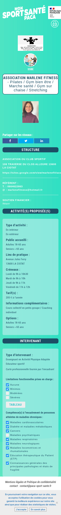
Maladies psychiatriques (25, 435)
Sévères (15, 397)
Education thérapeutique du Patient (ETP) (32, 457)
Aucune (14, 384)
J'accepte (21, 509)
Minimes (15, 389)
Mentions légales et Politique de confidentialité (30, 482)
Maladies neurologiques (24, 443)
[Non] (56, 502)
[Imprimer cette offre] (54, 23)
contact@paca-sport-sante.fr (35, 486)
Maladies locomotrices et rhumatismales (25, 449)
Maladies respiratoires (24, 439)
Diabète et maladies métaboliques (31, 426)
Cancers (15, 430)
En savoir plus (38, 509)
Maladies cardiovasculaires (27, 422)
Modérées (16, 393)
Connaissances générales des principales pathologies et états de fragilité (31, 466)
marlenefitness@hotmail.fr (25, 189)
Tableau (15, 404)
